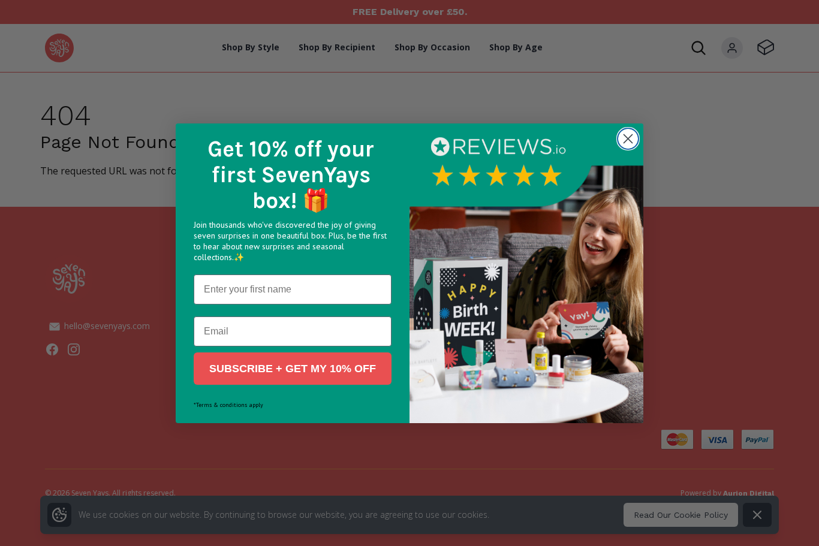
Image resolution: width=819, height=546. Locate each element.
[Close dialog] (628, 138)
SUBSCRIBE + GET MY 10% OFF (292, 369)
